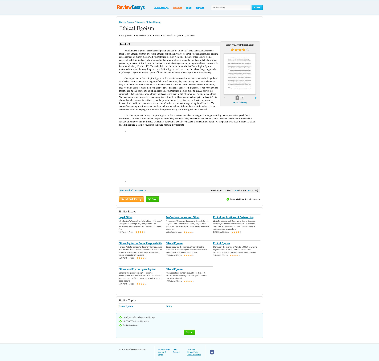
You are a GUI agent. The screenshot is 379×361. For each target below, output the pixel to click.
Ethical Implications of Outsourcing (233, 217)
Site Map (191, 349)
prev (224, 98)
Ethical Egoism (174, 243)
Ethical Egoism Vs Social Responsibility (140, 243)
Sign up (189, 332)
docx (249, 190)
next (255, 98)
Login (188, 7)
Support (200, 7)
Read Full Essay (131, 199)
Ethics (169, 306)
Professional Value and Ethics (182, 217)
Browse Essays (161, 7)
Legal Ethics (125, 217)
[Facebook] (212, 354)
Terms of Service (194, 354)
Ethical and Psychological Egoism (137, 269)
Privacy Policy (192, 352)
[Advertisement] (189, 155)
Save (154, 199)
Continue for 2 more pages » (133, 190)
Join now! (177, 7)
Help (175, 349)
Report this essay (240, 102)
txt (225, 190)
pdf (236, 190)
